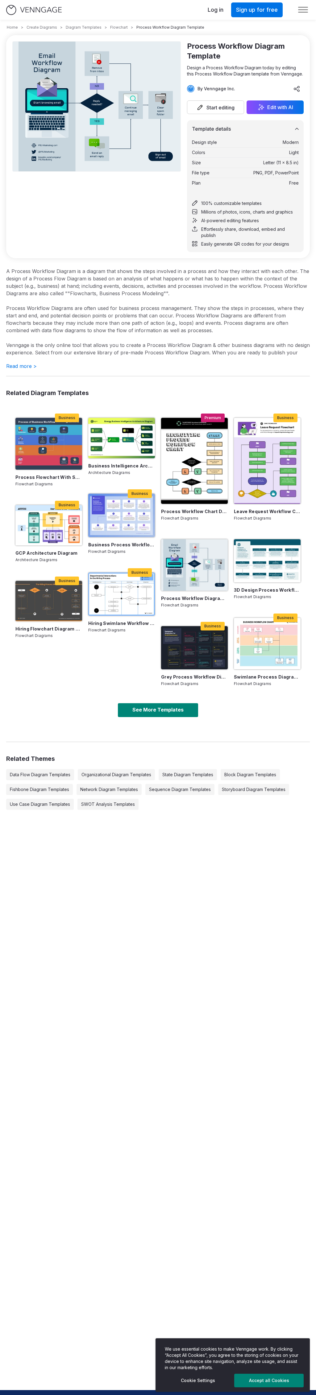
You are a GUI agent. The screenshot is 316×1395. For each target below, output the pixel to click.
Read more (21, 366)
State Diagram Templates (187, 774)
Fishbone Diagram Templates (39, 789)
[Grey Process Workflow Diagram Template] (194, 647)
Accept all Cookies (269, 1380)
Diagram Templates (84, 27)
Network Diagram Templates (109, 789)
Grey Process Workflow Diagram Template (194, 676)
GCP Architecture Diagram (46, 553)
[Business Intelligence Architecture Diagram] (121, 438)
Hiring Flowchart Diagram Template (48, 628)
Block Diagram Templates (250, 774)
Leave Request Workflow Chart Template (267, 511)
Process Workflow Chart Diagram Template (194, 511)
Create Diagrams (42, 27)
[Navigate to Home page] (34, 10)
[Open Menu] (303, 10)
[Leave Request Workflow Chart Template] (267, 461)
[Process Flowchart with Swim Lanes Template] (48, 443)
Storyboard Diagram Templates (253, 789)
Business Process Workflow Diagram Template (121, 544)
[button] (215, 107)
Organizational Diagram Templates (116, 774)
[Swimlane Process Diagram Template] (267, 643)
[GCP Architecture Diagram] (48, 525)
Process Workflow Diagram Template (194, 598)
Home (12, 27)
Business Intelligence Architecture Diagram (121, 465)
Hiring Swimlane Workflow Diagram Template (121, 623)
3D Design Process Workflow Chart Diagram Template (267, 590)
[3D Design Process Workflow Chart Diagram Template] (267, 560)
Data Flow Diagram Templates (40, 774)
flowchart (119, 27)
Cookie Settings (198, 1380)
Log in (215, 9)
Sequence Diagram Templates (180, 789)
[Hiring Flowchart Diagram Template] (48, 601)
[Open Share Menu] (297, 89)
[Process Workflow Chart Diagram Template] (194, 461)
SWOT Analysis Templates (108, 804)
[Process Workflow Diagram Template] (194, 565)
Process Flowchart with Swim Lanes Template (48, 477)
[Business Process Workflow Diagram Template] (121, 515)
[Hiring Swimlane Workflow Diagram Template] (121, 594)
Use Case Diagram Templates (40, 804)
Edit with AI (280, 107)
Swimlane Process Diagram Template (267, 676)
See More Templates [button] (158, 710)
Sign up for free (257, 9)
